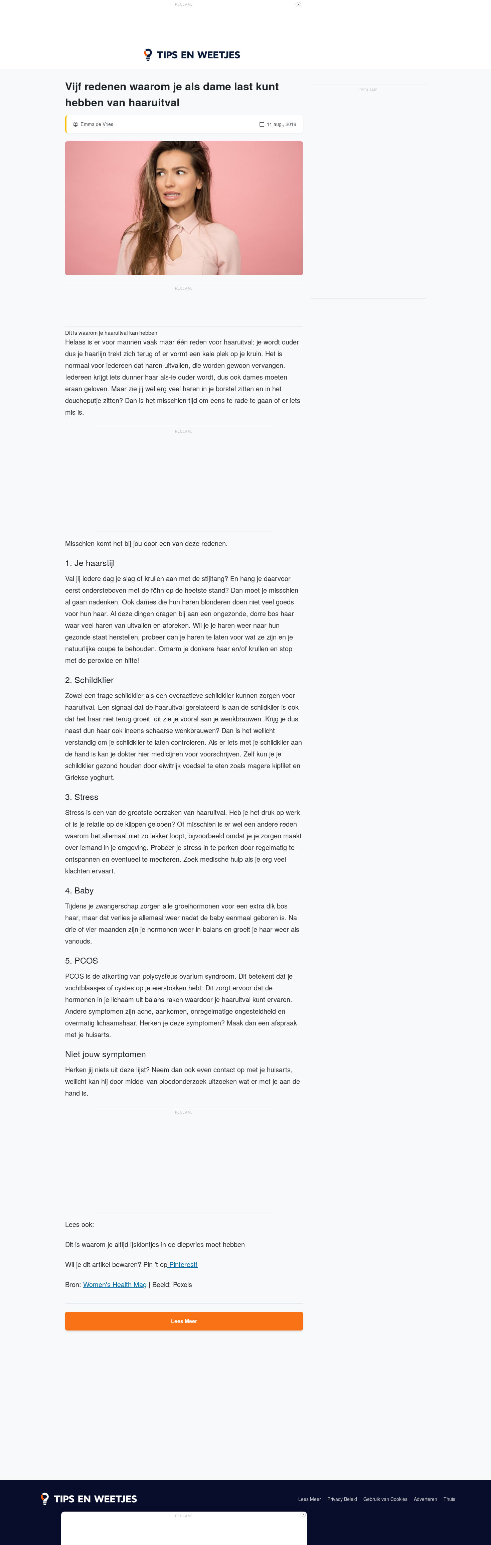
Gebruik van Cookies (385, 1499)
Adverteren (425, 1499)
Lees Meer (184, 1321)
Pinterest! (182, 1264)
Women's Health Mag (115, 1284)
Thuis (449, 1499)
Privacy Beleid (342, 1499)
